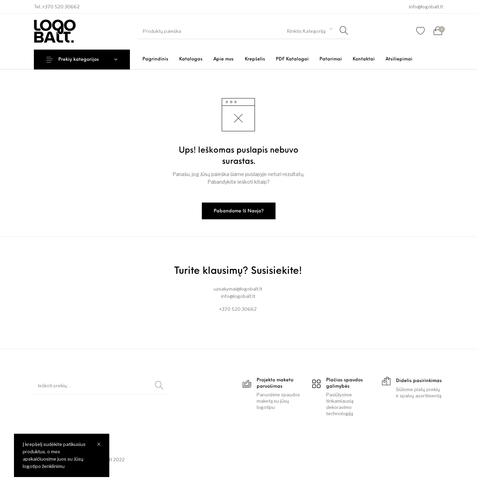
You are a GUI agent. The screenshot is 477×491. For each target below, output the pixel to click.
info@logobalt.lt (426, 7)
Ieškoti (159, 385)
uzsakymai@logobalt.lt (238, 289)
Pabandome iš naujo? (239, 211)
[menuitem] (155, 59)
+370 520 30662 (61, 6)
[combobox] (309, 30)
